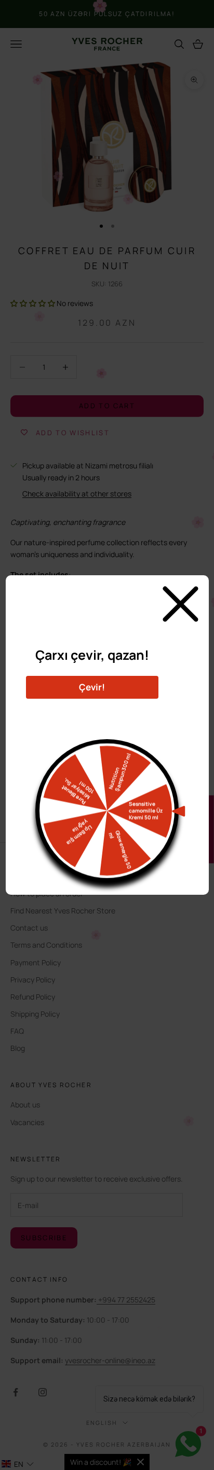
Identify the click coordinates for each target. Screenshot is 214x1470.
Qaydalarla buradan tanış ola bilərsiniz (92, 711)
